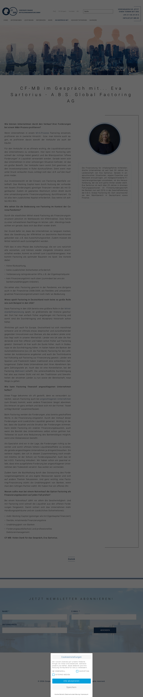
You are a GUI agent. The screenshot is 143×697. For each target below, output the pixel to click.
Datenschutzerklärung (72, 694)
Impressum (84, 694)
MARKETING (84, 671)
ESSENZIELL (60, 671)
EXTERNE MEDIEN (62, 674)
